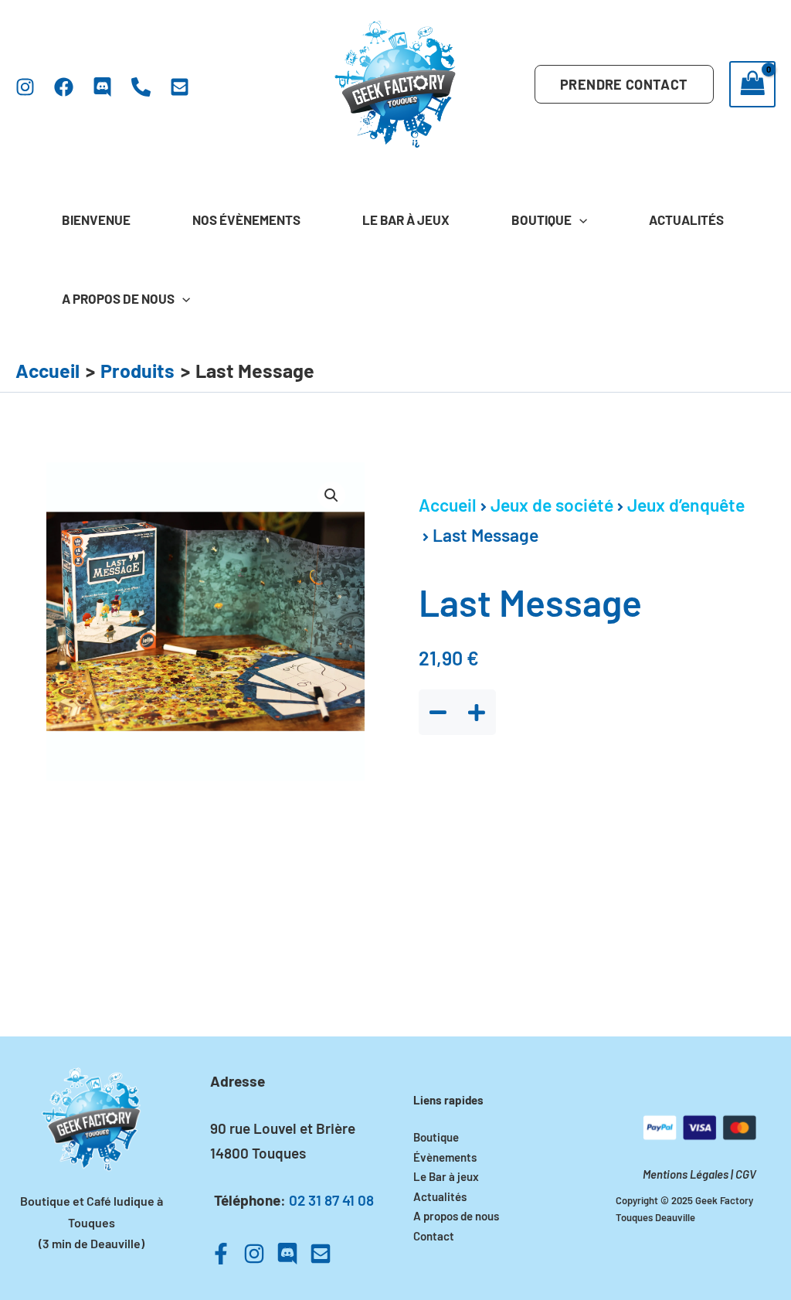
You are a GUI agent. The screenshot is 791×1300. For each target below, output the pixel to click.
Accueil (448, 505)
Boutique (541, 219)
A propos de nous (118, 298)
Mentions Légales (685, 1174)
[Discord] (102, 87)
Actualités (686, 219)
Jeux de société (552, 505)
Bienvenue (96, 219)
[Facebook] (63, 87)
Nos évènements (246, 219)
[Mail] (179, 87)
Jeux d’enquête (686, 505)
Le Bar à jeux (406, 219)
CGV (745, 1174)
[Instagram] (25, 87)
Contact (433, 1236)
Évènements (445, 1157)
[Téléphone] (141, 87)
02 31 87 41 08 (331, 1200)
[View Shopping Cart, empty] (752, 84)
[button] (624, 84)
